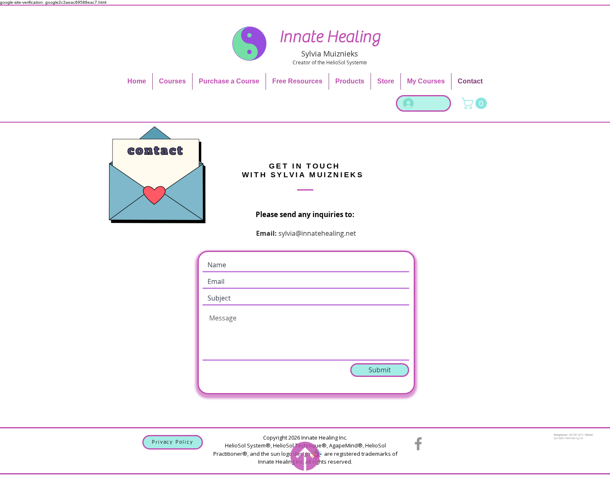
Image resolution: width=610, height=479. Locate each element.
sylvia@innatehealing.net (317, 233)
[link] (475, 103)
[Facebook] (418, 443)
